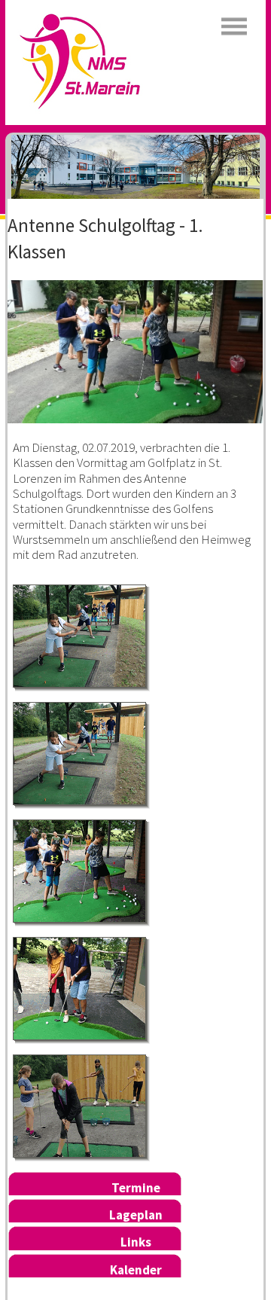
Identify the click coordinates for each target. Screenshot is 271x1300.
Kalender (136, 1270)
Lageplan (136, 1215)
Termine (135, 1187)
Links (135, 1242)
